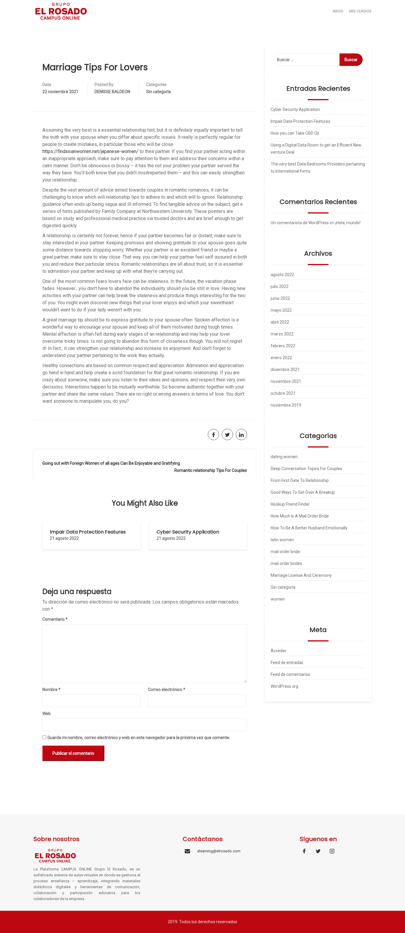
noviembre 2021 (286, 381)
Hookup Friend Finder (290, 504)
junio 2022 (280, 298)
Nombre (51, 689)
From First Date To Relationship (300, 480)
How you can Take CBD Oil (295, 133)
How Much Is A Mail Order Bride (300, 516)
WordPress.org (284, 686)
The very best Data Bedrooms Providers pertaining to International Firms (318, 167)
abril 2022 (280, 322)
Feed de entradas (287, 662)
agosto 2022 (282, 274)
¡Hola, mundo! (348, 222)
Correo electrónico (166, 689)
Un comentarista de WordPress (300, 222)
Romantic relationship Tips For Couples (210, 470)
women (278, 599)
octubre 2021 (283, 393)
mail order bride (285, 551)
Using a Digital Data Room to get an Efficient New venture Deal (316, 149)
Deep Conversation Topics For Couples (306, 468)
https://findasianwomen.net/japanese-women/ (90, 151)
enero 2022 (281, 357)
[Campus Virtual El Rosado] (61, 11)
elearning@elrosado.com (218, 851)
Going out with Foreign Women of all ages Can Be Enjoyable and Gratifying (111, 463)
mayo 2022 (281, 310)
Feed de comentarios (290, 674)
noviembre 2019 (286, 405)
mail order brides (286, 563)
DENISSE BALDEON (112, 91)
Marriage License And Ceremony (301, 575)
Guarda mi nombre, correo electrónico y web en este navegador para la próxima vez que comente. (138, 737)
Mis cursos (360, 11)
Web (46, 713)
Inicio (338, 11)
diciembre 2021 (285, 369)
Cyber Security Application (188, 531)
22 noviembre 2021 (60, 91)
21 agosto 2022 (64, 538)
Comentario (55, 619)
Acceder (278, 650)
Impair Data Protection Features (88, 531)
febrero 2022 (283, 345)
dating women (284, 456)
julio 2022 (279, 286)
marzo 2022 (282, 334)
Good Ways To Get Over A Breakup (303, 492)
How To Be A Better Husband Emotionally (309, 528)
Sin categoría (158, 91)
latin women (282, 539)
